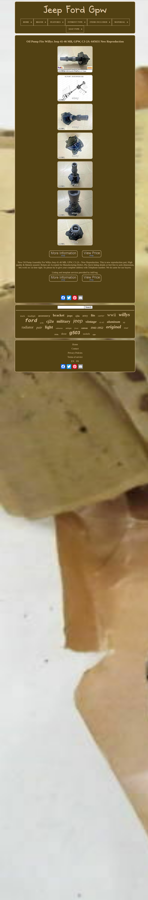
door (63, 333)
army (85, 315)
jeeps (70, 315)
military (63, 321)
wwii (111, 314)
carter (101, 315)
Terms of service (75, 357)
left (124, 322)
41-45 (101, 322)
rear (126, 328)
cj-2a (42, 323)
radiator (28, 327)
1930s (56, 334)
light (49, 327)
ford (31, 321)
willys (124, 314)
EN (72, 361)
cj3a (77, 316)
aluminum (113, 322)
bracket (58, 315)
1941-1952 (97, 327)
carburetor (59, 328)
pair (39, 327)
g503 (74, 332)
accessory (44, 316)
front (76, 328)
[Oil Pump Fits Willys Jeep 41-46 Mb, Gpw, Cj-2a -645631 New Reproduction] (75, 59)
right (94, 334)
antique (69, 328)
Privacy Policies (75, 353)
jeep (78, 321)
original (113, 326)
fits (93, 315)
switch (86, 333)
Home (75, 344)
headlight (31, 316)
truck (22, 316)
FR (77, 361)
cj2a (50, 321)
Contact (75, 348)
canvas (84, 328)
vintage (91, 322)
